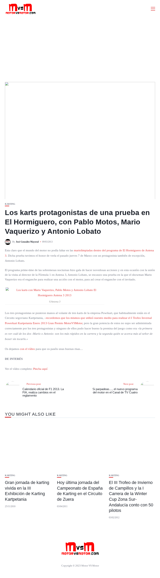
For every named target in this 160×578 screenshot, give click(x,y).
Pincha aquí (39, 368)
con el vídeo (27, 348)
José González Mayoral (27, 241)
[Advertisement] (80, 47)
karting (10, 204)
